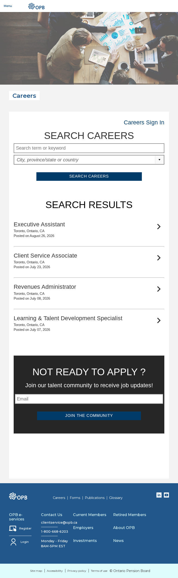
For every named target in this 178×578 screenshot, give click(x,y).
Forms (75, 498)
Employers (83, 528)
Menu (8, 6)
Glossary (116, 498)
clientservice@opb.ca (49, 522)
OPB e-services (16, 517)
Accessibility (55, 570)
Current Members (89, 515)
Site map (36, 570)
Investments (85, 540)
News (118, 540)
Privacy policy (76, 570)
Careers (59, 498)
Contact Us (51, 515)
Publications (95, 498)
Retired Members (129, 515)
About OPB (124, 528)
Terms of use (99, 570)
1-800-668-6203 (49, 531)
